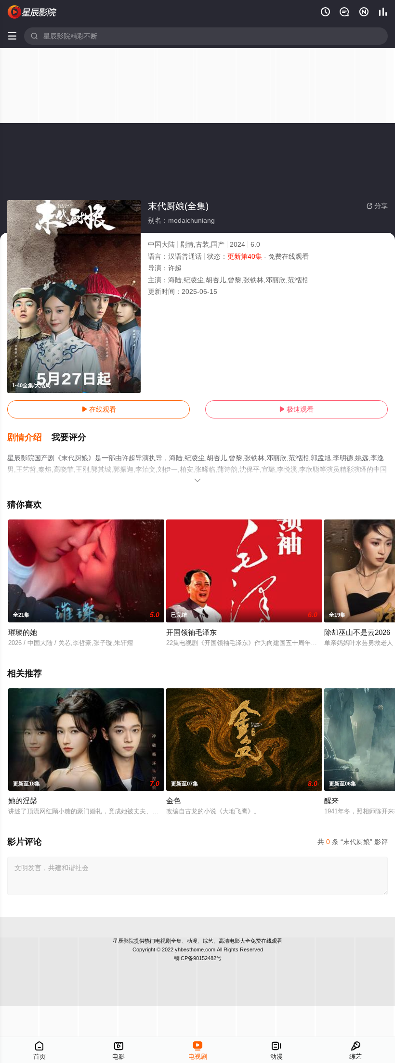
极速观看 (296, 409)
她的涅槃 (22, 801)
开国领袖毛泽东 (191, 632)
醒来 (331, 801)
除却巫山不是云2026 (357, 632)
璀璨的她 (22, 632)
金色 (173, 801)
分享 (377, 206)
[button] (29, 438)
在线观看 (98, 409)
